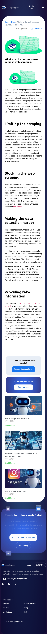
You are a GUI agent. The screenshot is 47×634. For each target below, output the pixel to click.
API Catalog (7, 612)
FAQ (25, 612)
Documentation (30, 604)
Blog (26, 608)
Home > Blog (10, 22)
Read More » (10, 425)
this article (17, 207)
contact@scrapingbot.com (17, 578)
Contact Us (38, 29)
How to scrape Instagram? (15, 491)
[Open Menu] (43, 7)
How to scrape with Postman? (17, 418)
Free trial (6, 604)
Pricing (6, 608)
